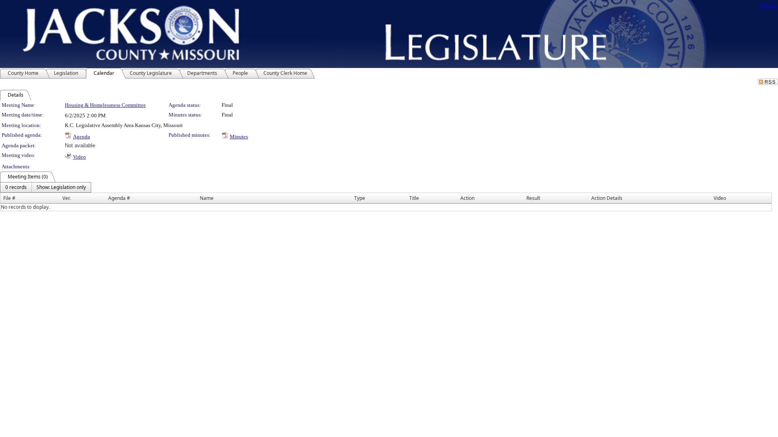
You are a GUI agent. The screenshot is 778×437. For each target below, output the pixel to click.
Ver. (66, 198)
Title (414, 198)
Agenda (81, 137)
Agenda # (119, 198)
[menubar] (45, 187)
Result (533, 198)
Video (79, 157)
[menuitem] (16, 187)
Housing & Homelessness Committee (105, 105)
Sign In (768, 5)
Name (207, 198)
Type (359, 198)
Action (467, 198)
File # (9, 198)
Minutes (239, 137)
